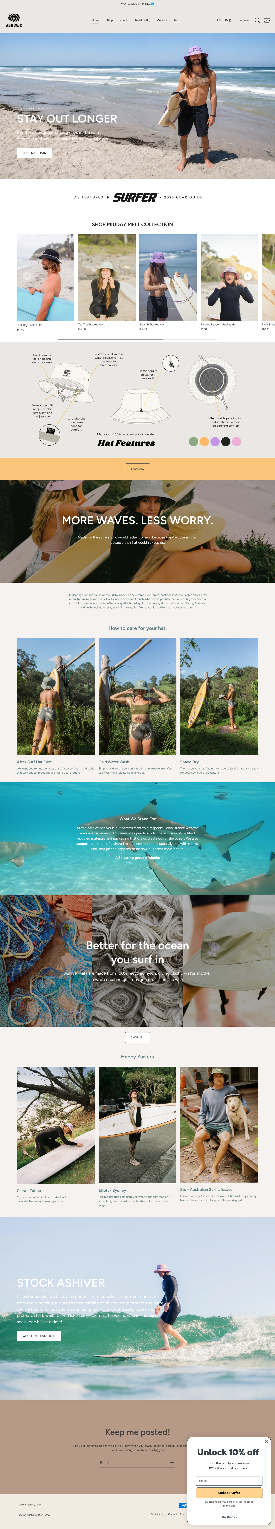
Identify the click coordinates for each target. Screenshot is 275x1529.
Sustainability (142, 20)
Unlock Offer (229, 1493)
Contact (162, 20)
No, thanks (229, 1517)
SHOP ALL (137, 468)
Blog (176, 20)
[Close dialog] (266, 1441)
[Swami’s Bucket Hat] (168, 277)
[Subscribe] (172, 1462)
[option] (137, 89)
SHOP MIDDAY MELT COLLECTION (132, 224)
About (123, 20)
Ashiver (31, 1514)
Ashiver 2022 (43, 1514)
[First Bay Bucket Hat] (45, 277)
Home (95, 20)
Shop (109, 20)
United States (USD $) (30, 1504)
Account (244, 20)
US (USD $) (224, 20)
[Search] (257, 20)
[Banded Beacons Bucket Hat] (229, 277)
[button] (27, 276)
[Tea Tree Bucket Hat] (107, 277)
